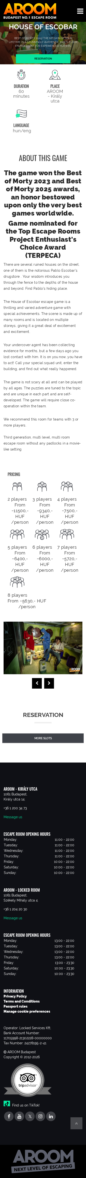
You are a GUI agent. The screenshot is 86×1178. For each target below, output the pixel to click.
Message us (13, 817)
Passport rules (15, 1006)
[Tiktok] (7, 1105)
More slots (43, 738)
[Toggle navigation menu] (80, 11)
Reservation (43, 58)
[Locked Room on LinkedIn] (51, 1116)
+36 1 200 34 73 (15, 808)
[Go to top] (76, 1123)
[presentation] (37, 683)
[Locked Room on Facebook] (9, 1116)
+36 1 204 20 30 (15, 909)
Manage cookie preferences (27, 1011)
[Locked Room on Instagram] (40, 1116)
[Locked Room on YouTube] (19, 1116)
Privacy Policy (15, 996)
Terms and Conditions (22, 1001)
